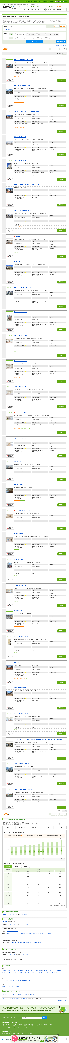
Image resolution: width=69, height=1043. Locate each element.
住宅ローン (4, 1027)
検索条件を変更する (61, 41)
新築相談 (33, 1025)
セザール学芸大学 (18, 559)
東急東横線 (4, 914)
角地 (13, 974)
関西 (20, 1033)
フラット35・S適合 (18, 972)
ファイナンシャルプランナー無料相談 (22, 1027)
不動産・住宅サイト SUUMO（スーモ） (10, 1022)
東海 (18, 1033)
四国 (23, 1033)
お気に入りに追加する (10, 80)
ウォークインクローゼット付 (18, 970)
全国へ (13, 6)
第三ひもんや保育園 (10, 933)
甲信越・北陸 (13, 1033)
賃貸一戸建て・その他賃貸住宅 (52, 34)
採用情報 (63, 1038)
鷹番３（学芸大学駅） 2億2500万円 (23, 60)
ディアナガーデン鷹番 (20, 160)
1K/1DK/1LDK (5, 980)
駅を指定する (8, 29)
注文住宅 (39, 9)
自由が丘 (25, 914)
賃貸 (20, 9)
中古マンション (28, 37)
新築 (24, 9)
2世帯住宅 (10, 970)
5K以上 (30, 980)
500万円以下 (4, 986)
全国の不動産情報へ (6, 1017)
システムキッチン (52, 970)
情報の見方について (63, 1000)
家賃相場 (25, 1024)
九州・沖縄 (30, 1033)
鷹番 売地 (17, 662)
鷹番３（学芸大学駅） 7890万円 (22, 287)
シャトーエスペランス (22, 412)
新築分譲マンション (31, 1024)
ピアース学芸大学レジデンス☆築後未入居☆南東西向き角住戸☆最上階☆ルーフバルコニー (38, 739)
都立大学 (21, 914)
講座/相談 (59, 9)
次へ (65, 48)
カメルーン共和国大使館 (37, 942)
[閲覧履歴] (51, 1)
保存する (57, 26)
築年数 (16, 866)
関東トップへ (13, 1017)
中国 (26, 1033)
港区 (3, 960)
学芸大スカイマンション (20, 312)
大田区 (10, 960)
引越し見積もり (39, 1025)
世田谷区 (14, 960)
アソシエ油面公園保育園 (30, 933)
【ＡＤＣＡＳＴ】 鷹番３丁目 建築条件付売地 (27, 185)
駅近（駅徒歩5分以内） (6, 974)
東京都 (17, 998)
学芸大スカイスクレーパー (21, 636)
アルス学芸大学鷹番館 (20, 137)
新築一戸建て (37, 37)
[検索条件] (45, 1)
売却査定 (54, 9)
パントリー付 (11, 972)
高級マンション (26, 974)
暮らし (64, 9)
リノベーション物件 (8, 1025)
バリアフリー (4, 972)
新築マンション (20, 37)
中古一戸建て (45, 37)
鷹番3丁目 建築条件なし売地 (22, 85)
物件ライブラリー (11, 1027)
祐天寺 (13, 914)
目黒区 (21, 998)
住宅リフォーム (20, 1025)
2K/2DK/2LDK (11, 980)
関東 (14, 998)
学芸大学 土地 (18, 611)
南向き (45, 974)
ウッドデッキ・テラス (38, 970)
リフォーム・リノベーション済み (42, 972)
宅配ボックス (36, 974)
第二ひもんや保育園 (40, 933)
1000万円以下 (11, 986)
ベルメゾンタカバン (19, 484)
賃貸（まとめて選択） (21, 34)
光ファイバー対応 (18, 974)
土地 (44, 9)
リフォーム (48, 9)
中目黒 (10, 914)
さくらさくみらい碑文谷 (20, 933)
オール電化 (45, 970)
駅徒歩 (25, 866)
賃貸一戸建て (20, 1024)
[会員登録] (58, 1)
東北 (7, 1033)
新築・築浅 (4, 970)
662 (61, 48)
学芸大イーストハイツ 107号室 (22, 763)
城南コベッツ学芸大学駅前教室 (12, 931)
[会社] (39, 1)
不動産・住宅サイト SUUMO (7, 998)
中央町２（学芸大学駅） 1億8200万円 (24, 789)
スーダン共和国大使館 (27, 942)
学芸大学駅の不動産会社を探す (61, 45)
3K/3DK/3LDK (18, 980)
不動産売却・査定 (27, 1025)
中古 (28, 9)
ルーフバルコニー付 (28, 970)
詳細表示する (61, 80)
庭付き (42, 974)
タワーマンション (60, 970)
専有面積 (8, 866)
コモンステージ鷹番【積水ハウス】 (23, 210)
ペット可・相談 (26, 972)
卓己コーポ (19, 236)
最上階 (31, 974)
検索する (34, 41)
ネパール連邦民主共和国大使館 (16, 942)
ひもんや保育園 (48, 933)
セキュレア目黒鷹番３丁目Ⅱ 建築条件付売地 (26, 111)
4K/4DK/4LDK (24, 980)
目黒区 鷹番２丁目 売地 (20, 688)
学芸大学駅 (4, 921)
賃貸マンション (32, 34)
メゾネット (33, 972)
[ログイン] (64, 1)
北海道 (3, 1033)
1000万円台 (17, 986)
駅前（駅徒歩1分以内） (54, 972)
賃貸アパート (40, 34)
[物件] (35, 1)
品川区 (7, 960)
